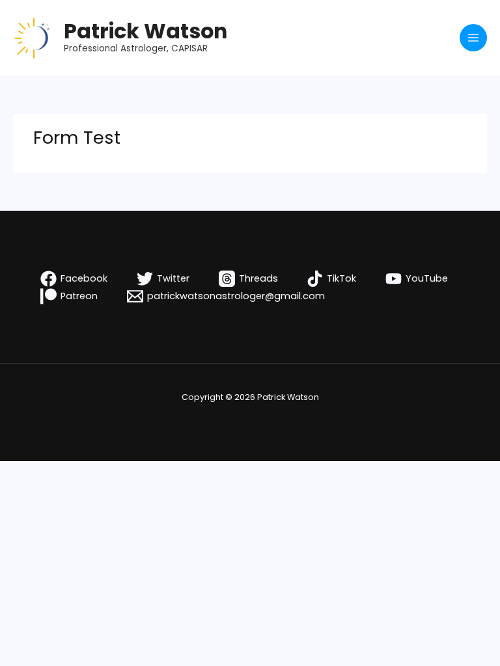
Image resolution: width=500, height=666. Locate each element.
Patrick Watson (145, 31)
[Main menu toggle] (473, 37)
